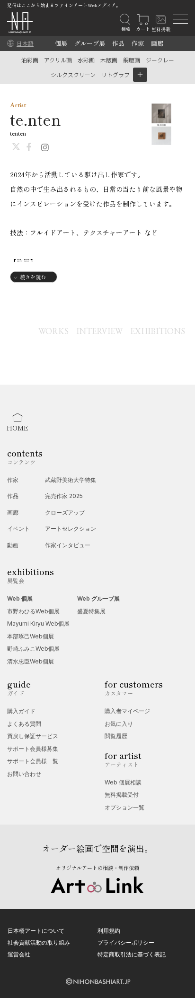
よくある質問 (24, 723)
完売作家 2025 (64, 495)
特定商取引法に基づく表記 (132, 954)
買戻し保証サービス (32, 736)
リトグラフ (115, 74)
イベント (18, 528)
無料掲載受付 (122, 794)
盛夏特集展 (91, 611)
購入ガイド (21, 710)
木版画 (108, 60)
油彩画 (29, 60)
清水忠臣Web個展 (30, 661)
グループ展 (89, 43)
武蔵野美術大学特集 (70, 479)
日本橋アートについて (36, 930)
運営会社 (19, 954)
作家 (138, 43)
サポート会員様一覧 (32, 761)
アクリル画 (58, 60)
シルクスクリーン (73, 74)
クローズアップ (65, 512)
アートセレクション (70, 528)
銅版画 (131, 60)
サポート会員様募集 (32, 748)
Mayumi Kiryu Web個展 (38, 623)
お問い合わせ (24, 773)
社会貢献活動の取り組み (39, 942)
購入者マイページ (127, 710)
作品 (118, 43)
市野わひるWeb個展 (33, 611)
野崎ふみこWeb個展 (33, 648)
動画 (12, 545)
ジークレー (160, 60)
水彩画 (86, 60)
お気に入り (119, 723)
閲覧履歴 (116, 736)
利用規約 (109, 930)
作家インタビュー (67, 545)
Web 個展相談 (123, 782)
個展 (61, 43)
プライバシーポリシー (126, 942)
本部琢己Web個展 (30, 636)
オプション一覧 (124, 807)
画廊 (157, 43)
